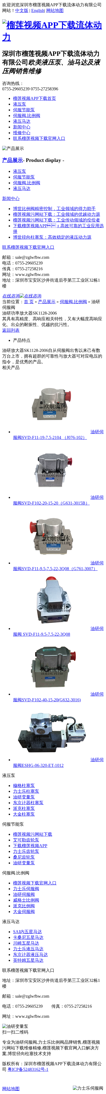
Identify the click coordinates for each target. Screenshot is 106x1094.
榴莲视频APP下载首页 (34, 98)
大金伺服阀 (24, 911)
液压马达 (21, 121)
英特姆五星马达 (28, 960)
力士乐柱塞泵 (26, 791)
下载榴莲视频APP (30, 845)
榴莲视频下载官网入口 (35, 883)
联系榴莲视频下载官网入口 (39, 138)
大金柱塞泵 (24, 814)
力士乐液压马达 (28, 949)
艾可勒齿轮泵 (26, 840)
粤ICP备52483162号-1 (28, 1069)
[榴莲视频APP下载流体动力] (53, 37)
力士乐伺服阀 (26, 888)
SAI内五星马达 (27, 931)
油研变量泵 (24, 797)
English (37, 10)
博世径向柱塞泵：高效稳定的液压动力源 (52, 237)
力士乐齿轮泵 (26, 851)
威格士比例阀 (26, 900)
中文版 (21, 10)
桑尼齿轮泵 (24, 857)
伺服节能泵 (24, 109)
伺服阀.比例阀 (26, 115)
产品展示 (12, 160)
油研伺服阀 (24, 894)
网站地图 (55, 10)
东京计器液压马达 (30, 954)
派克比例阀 (24, 906)
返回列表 (11, 330)
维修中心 (21, 132)
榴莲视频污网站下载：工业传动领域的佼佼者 (56, 220)
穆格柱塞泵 (24, 785)
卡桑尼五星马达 (28, 937)
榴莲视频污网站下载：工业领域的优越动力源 (56, 214)
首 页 (29, 301)
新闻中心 (21, 127)
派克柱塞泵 (24, 808)
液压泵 (19, 104)
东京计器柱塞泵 (28, 802)
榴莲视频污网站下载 (32, 834)
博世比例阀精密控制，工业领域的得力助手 (54, 208)
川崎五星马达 (26, 943)
